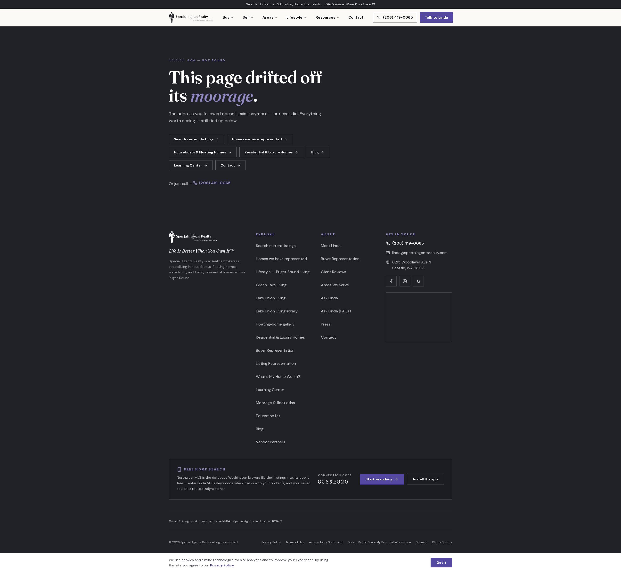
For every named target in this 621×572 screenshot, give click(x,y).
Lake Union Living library (277, 311)
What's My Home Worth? (278, 376)
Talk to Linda (436, 17)
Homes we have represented (257, 139)
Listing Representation (276, 363)
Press (326, 324)
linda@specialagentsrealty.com (420, 252)
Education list (268, 415)
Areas (267, 17)
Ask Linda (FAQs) (336, 311)
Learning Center (188, 165)
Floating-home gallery (275, 324)
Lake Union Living (271, 298)
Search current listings (194, 139)
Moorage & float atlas (275, 402)
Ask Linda (329, 298)
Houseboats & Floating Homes (200, 152)
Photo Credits (442, 542)
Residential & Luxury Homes (269, 152)
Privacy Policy (271, 542)
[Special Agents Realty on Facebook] (391, 281)
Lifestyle (294, 17)
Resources (325, 17)
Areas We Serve (335, 284)
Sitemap (421, 542)
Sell (246, 17)
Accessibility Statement (326, 542)
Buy (226, 17)
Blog (315, 152)
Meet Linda (331, 245)
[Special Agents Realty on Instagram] (405, 281)
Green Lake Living (271, 284)
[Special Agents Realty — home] (191, 17)
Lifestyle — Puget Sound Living (283, 271)
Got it (441, 562)
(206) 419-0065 (398, 17)
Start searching (379, 479)
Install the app (425, 479)
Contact (355, 17)
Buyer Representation (275, 350)
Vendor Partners (270, 442)
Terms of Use (295, 542)
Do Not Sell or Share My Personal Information (379, 542)
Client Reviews (333, 271)
